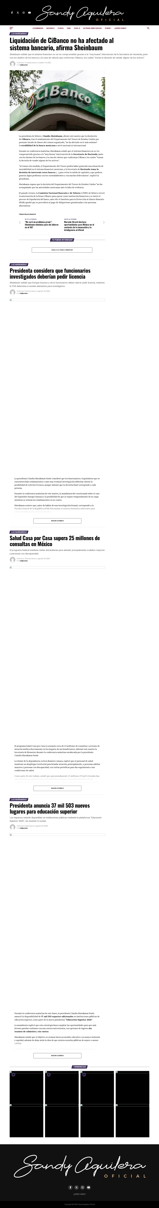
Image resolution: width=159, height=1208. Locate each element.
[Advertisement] (130, 84)
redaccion (24, 65)
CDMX (69, 28)
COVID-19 (77, 28)
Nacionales (50, 28)
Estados (61, 28)
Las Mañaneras (38, 28)
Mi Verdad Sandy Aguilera (92, 28)
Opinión (107, 28)
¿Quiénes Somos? (120, 28)
